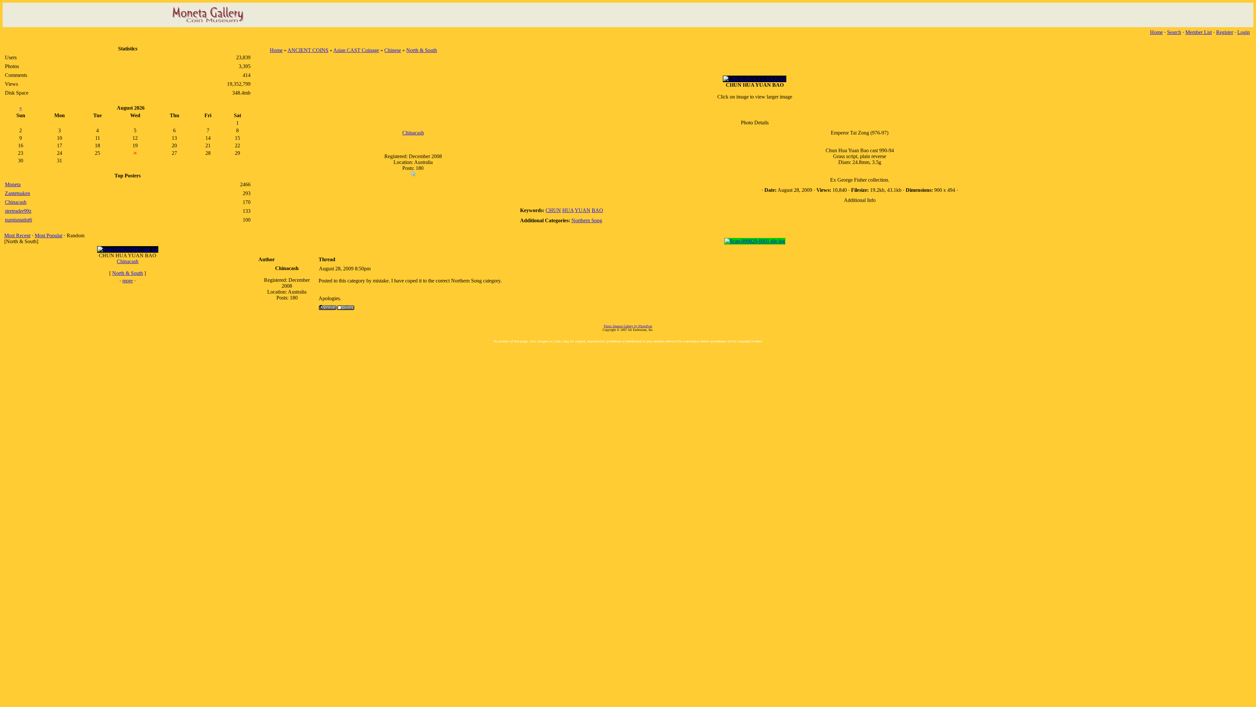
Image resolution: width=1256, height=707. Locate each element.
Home (1156, 32)
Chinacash (127, 261)
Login (1243, 32)
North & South (127, 273)
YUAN (582, 210)
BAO (597, 210)
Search (1174, 32)
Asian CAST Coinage (356, 50)
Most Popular (48, 235)
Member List (1198, 32)
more (127, 280)
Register (1224, 32)
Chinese (392, 50)
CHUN (553, 210)
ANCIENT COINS (308, 50)
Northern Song (586, 220)
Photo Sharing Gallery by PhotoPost (628, 326)
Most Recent (17, 235)
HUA (568, 210)
